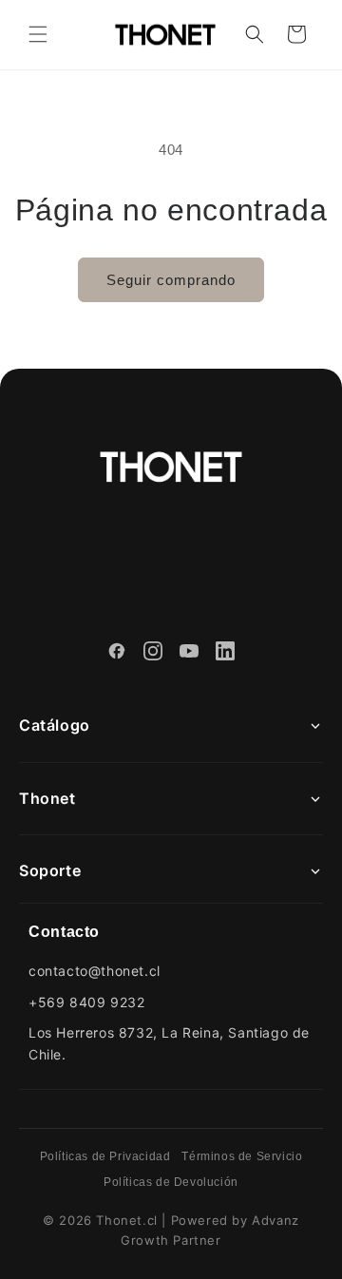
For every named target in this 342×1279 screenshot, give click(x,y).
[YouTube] (189, 653)
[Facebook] (116, 653)
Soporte (50, 870)
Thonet (47, 798)
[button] (38, 34)
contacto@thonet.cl (94, 971)
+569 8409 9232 (86, 1002)
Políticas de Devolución (171, 1182)
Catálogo (54, 725)
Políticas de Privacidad (105, 1156)
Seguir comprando (171, 280)
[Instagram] (152, 653)
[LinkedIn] (225, 653)
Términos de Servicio (241, 1156)
